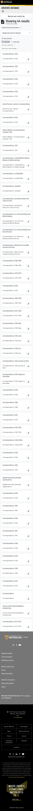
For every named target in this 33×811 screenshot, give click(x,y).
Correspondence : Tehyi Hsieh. (13, 440)
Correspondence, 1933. (10, 91)
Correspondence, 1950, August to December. (14, 375)
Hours (3, 670)
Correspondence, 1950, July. (12, 348)
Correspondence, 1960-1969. (12, 298)
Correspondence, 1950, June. (12, 336)
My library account (7, 660)
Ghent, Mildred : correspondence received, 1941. (14, 131)
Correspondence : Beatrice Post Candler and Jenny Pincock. (16, 246)
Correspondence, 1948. (10, 402)
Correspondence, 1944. (10, 493)
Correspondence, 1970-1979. (12, 273)
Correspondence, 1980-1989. (12, 260)
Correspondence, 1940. (10, 543)
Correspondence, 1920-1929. (12, 427)
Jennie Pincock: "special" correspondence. (16, 104)
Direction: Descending (9, 48)
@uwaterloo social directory (16, 756)
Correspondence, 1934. (10, 79)
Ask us (3, 687)
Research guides (6, 653)
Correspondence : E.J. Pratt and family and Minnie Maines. (16, 215)
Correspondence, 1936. (10, 54)
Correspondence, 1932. (10, 117)
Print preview (7, 38)
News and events (7, 673)
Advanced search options (12, 33)
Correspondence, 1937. (10, 581)
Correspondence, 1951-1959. (12, 311)
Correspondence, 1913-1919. (12, 621)
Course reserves (6, 657)
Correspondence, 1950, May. (12, 323)
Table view (16, 42)
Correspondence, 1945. (10, 465)
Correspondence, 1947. (10, 415)
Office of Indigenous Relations (17, 777)
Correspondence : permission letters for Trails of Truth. (16, 200)
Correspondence (8, 593)
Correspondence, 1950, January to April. (16, 361)
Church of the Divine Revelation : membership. (13, 607)
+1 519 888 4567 (17, 717)
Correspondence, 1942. (10, 518)
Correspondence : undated (11, 186)
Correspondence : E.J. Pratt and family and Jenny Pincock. (16, 231)
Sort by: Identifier (8, 45)
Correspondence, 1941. (10, 531)
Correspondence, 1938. (10, 568)
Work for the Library (8, 680)
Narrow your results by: (16, 16)
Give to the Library (7, 683)
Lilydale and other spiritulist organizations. (12, 479)
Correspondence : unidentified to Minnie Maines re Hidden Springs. (16, 159)
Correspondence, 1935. (10, 66)
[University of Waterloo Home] (6, 2)
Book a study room (7, 666)
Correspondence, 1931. (10, 145)
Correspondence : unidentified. (13, 173)
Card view (6, 42)
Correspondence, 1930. (10, 286)
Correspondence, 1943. (10, 506)
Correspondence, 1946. (10, 452)
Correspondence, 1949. (10, 390)
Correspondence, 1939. (10, 556)
